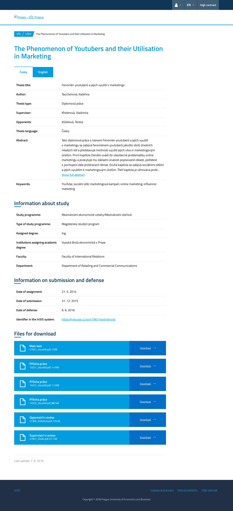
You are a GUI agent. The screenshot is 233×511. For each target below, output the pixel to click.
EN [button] (189, 5)
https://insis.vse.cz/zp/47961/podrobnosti (88, 319)
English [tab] (43, 72)
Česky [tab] (23, 72)
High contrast (208, 5)
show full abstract (73, 174)
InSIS (17, 490)
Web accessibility (188, 490)
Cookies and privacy (162, 490)
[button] (178, 5)
